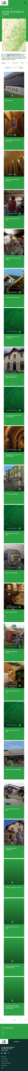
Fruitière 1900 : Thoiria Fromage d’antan (13, 258)
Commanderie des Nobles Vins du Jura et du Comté (13, 416)
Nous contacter (16, 1041)
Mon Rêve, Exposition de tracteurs (11, 652)
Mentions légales (4, 1065)
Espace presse (3, 1056)
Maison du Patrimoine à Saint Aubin (12, 534)
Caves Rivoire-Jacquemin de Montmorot (12, 180)
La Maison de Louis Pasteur (12, 494)
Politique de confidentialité (5, 1063)
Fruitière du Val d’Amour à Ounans (13, 887)
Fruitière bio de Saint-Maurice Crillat (12, 927)
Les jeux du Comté (4, 1058)
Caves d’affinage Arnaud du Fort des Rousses (13, 140)
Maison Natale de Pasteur (11, 612)
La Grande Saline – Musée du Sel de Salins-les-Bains (13, 455)
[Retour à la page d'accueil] (4, 2)
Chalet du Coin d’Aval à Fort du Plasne (13, 219)
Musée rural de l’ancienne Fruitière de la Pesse (12, 376)
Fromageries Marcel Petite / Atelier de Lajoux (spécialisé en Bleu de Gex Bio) (13, 1007)
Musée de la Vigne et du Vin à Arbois (12, 730)
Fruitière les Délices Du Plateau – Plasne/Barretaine (13, 967)
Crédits (2, 1067)
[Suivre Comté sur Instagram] (2, 1053)
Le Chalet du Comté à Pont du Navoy (13, 809)
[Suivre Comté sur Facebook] (8, 1053)
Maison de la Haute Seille (11, 572)
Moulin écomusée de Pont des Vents (13, 691)
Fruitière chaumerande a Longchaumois (11, 849)
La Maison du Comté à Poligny (13, 297)
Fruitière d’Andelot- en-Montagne (13, 769)
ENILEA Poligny (9, 100)
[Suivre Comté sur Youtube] (5, 1053)
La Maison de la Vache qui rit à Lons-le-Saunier (13, 337)
